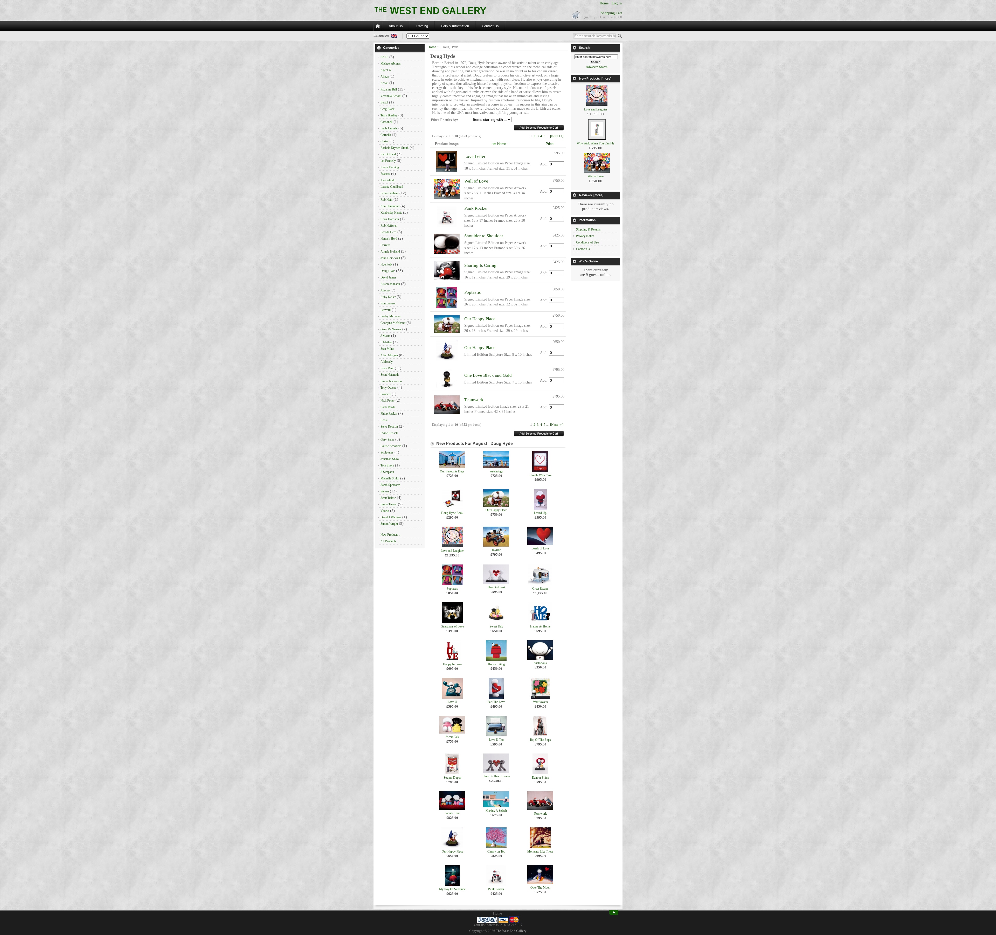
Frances (385, 174)
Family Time (452, 813)
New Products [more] (595, 78)
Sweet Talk (496, 626)
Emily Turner (389, 504)
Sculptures (387, 452)
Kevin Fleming (390, 167)
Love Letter (475, 156)
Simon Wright (389, 524)
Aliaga (385, 76)
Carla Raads (388, 407)
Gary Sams (387, 439)
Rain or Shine (540, 777)
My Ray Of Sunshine (452, 889)
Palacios (386, 394)
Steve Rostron (389, 426)
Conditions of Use (587, 242)
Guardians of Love (452, 626)
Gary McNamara (391, 329)
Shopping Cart (611, 13)
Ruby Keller (388, 297)
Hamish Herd (389, 238)
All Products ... (390, 541)
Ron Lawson (388, 303)
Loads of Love (540, 548)
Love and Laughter (452, 551)
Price (550, 144)
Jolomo (385, 290)
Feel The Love (496, 702)
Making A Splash (496, 810)
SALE (384, 57)
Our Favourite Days (452, 471)
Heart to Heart (496, 587)
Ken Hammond (390, 206)
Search (584, 48)
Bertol (384, 102)
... (547, 136)
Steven (385, 491)
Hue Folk (386, 264)
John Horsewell (390, 258)
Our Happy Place (479, 318)
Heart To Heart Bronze (496, 776)
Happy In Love (452, 664)
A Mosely (387, 362)
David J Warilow (391, 517)
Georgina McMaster (393, 323)
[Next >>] (556, 136)
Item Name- (498, 144)
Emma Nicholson (391, 381)
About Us (396, 26)
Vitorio (385, 511)
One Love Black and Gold (488, 375)
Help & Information (455, 26)
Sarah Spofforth (390, 485)
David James (388, 277)
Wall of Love (476, 181)
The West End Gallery (511, 931)
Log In (617, 3)
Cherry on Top (496, 851)
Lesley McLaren (390, 316)
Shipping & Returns (588, 229)
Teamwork (473, 399)
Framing (422, 26)
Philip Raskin (389, 413)
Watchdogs (496, 471)
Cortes (385, 141)
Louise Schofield (391, 446)
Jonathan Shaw (390, 459)
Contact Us (490, 26)
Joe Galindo (388, 180)
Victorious (540, 663)
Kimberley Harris (391, 212)
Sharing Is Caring (480, 265)
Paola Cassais (389, 128)
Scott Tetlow (388, 498)
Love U (452, 702)
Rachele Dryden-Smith (395, 148)
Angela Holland (390, 251)
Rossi (384, 420)
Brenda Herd (388, 232)
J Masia (385, 336)
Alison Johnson (390, 284)
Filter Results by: (444, 119)
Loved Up (540, 513)
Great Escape (540, 588)
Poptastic (472, 292)
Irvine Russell (389, 433)
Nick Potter (388, 400)
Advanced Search (596, 67)
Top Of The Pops (540, 740)
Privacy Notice (585, 236)
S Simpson (387, 472)
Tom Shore (387, 465)
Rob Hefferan (389, 225)
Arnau (384, 83)
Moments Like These (540, 851)
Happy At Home (540, 626)
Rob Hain (386, 199)
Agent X (386, 70)
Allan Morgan (389, 355)
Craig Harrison (390, 219)
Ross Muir (387, 368)
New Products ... (391, 534)
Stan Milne (387, 349)
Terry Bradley (389, 115)
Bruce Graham (389, 193)
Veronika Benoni (391, 96)
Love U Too (496, 740)
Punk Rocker (476, 208)
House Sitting (496, 664)
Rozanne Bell (389, 89)
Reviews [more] (591, 195)
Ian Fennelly (388, 161)
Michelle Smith (390, 478)
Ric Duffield (388, 154)
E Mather (386, 342)
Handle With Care (540, 475)
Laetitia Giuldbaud (392, 187)
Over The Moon (540, 887)
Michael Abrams (391, 63)
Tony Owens (388, 387)
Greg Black (388, 109)
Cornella (386, 135)
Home (604, 3)
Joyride (496, 550)
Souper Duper (452, 777)
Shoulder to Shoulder (483, 235)
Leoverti (386, 310)
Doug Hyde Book (452, 513)
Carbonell (386, 122)
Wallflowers (540, 702)
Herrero (385, 245)
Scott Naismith (390, 374)
